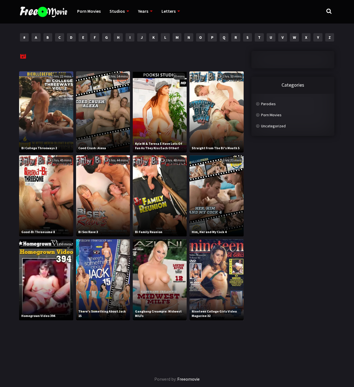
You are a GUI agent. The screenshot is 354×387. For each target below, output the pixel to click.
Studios (117, 11)
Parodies (268, 103)
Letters (169, 11)
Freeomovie (188, 379)
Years (143, 11)
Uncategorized (273, 125)
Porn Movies (89, 11)
